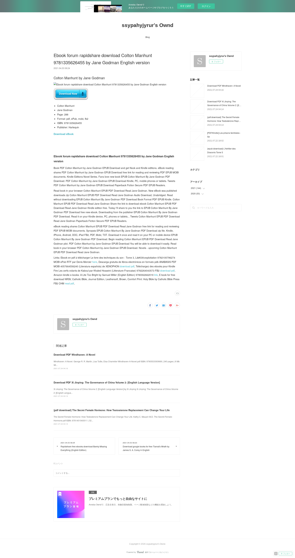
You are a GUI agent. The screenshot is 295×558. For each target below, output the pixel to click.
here (94, 262)
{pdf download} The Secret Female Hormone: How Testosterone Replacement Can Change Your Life (112, 410)
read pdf (69, 283)
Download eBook (64, 134)
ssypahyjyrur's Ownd (147, 25)
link (156, 275)
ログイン (206, 6)
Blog (147, 37)
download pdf (127, 266)
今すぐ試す (185, 6)
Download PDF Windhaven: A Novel (74, 354)
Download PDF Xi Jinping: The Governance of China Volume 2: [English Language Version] (107, 382)
